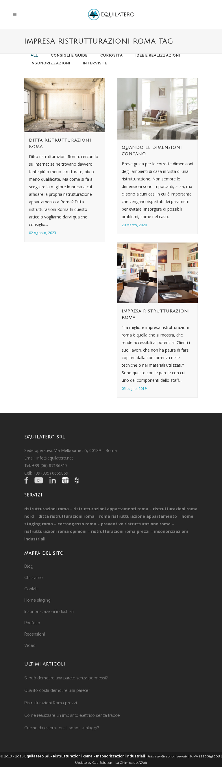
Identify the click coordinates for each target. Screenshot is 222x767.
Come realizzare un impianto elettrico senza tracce (72, 715)
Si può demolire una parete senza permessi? (66, 678)
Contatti (31, 589)
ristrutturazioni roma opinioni (55, 531)
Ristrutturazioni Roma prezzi (50, 703)
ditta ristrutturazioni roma (66, 516)
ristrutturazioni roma (46, 508)
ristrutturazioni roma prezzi (120, 531)
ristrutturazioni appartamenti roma (110, 508)
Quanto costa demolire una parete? (57, 690)
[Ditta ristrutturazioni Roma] (64, 105)
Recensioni (34, 634)
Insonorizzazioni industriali (49, 611)
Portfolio (32, 623)
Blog (28, 566)
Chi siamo (33, 577)
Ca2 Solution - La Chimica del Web (119, 763)
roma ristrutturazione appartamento (138, 516)
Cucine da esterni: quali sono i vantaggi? (61, 728)
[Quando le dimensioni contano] (157, 109)
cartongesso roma (77, 524)
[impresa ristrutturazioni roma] (157, 273)
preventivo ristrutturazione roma (136, 524)
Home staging (37, 600)
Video (30, 645)
